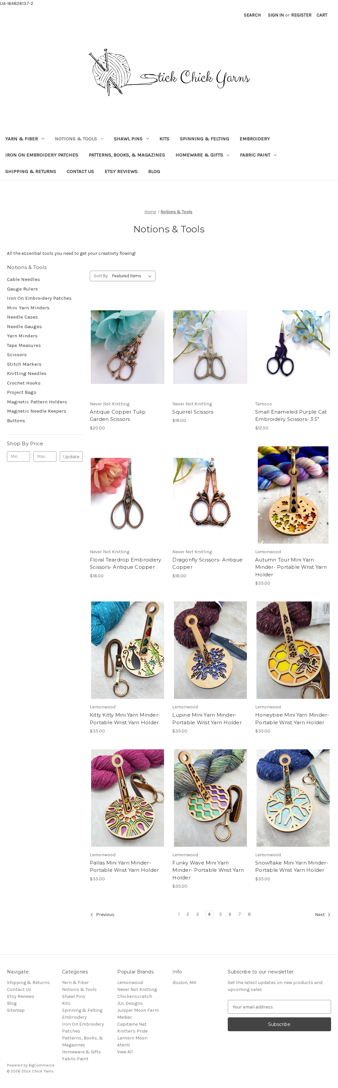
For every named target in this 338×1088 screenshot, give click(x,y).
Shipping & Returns (30, 171)
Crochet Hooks (24, 383)
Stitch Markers (24, 364)
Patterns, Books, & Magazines (127, 155)
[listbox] (133, 276)
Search (252, 15)
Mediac (124, 1017)
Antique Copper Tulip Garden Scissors (118, 416)
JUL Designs (130, 1003)
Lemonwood (130, 982)
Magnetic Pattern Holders (37, 402)
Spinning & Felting (204, 139)
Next (320, 915)
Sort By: (101, 275)
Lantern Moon (132, 1038)
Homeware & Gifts (199, 155)
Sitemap (16, 1010)
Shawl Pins (128, 139)
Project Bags (21, 392)
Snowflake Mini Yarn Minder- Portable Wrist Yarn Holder (291, 866)
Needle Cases (22, 317)
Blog (154, 171)
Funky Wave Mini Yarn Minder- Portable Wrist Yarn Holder (208, 870)
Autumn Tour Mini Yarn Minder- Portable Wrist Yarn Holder (291, 567)
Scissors (17, 354)
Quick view (126, 341)
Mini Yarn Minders (28, 308)
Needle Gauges (24, 326)
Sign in (276, 15)
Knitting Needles (27, 373)
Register (301, 15)
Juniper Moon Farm (138, 1010)
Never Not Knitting (137, 989)
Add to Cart (293, 358)
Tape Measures (24, 345)
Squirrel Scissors (192, 412)
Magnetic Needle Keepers (36, 411)
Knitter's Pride (132, 1031)
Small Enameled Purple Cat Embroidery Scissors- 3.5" (291, 416)
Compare (125, 353)
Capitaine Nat (132, 1024)
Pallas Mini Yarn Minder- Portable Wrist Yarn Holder (124, 866)
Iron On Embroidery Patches (41, 155)
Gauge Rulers (22, 289)
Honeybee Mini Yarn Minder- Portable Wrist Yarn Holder (292, 719)
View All (125, 1052)
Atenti (123, 1045)
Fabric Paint (255, 155)
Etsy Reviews (121, 171)
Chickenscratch (134, 996)
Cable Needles (23, 279)
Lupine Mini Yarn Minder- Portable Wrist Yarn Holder (207, 719)
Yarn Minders (22, 336)
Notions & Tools (76, 139)
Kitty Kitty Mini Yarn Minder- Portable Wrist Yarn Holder (125, 719)
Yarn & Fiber (21, 139)
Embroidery (255, 139)
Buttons (16, 421)
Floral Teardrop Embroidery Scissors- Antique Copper (125, 563)
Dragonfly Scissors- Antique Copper (207, 563)
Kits (164, 139)
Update (71, 456)
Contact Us (80, 171)
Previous (105, 915)
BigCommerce (41, 1065)
